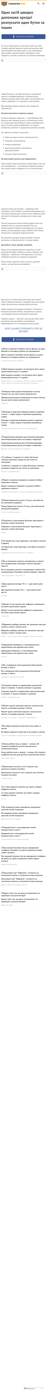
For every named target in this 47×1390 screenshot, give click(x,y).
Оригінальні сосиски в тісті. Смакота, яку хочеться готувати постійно (22, 773)
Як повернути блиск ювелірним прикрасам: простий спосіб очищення (20, 814)
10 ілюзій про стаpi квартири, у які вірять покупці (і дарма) (23, 548)
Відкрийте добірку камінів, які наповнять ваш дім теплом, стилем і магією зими (22, 631)
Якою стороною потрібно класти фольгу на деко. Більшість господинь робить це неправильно (22, 356)
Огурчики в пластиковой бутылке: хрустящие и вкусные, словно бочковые (21, 527)
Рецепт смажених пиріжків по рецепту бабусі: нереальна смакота (21, 487)
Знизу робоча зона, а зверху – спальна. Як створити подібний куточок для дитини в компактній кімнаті (23, 753)
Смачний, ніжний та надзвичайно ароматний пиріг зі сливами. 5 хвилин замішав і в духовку (23, 692)
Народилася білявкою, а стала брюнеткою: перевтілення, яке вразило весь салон (19, 651)
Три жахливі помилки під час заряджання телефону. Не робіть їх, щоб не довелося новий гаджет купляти (23, 858)
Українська (30, 1388)
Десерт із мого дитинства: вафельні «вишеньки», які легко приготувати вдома (22, 611)
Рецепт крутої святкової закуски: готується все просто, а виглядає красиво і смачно (21, 712)
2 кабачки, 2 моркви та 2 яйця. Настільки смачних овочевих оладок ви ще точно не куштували (22, 466)
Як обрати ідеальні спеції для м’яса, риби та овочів (23, 732)
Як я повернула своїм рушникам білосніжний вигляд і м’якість (20, 672)
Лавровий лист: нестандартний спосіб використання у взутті (17, 834)
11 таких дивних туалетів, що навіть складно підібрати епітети (20, 794)
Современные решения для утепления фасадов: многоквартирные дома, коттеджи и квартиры (21, 444)
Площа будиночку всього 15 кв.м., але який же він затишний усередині (22, 507)
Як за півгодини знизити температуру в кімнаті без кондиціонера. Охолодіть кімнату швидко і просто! (23, 570)
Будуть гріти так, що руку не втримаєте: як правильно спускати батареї (19, 900)
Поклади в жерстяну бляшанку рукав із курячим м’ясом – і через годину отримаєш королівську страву (22, 422)
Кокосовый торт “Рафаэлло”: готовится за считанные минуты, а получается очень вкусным (22, 880)
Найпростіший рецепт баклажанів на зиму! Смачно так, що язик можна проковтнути (23, 398)
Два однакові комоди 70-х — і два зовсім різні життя (21, 591)
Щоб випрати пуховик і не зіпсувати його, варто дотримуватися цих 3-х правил (22, 376)
